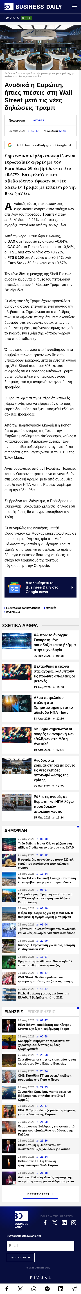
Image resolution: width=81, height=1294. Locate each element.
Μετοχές (51, 608)
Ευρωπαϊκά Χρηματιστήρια (23, 608)
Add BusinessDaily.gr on (41, 145)
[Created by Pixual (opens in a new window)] (40, 1276)
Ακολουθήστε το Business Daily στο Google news (42, 587)
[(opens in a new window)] (7, 1289)
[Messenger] (47, 1289)
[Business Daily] (33, 6)
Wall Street (13, 612)
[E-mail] (74, 1289)
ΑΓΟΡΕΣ (39, 120)
